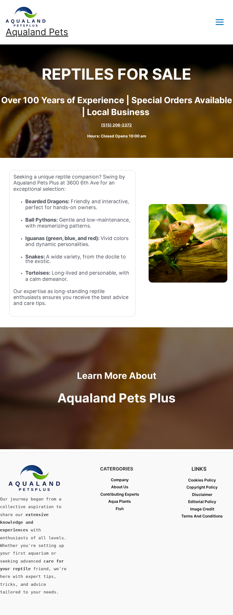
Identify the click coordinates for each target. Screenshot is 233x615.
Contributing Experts (119, 494)
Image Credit (202, 509)
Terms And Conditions (202, 516)
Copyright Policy (202, 487)
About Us (119, 487)
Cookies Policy (202, 480)
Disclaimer (202, 494)
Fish (120, 508)
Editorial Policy (202, 501)
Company (120, 480)
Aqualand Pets (37, 31)
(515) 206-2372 (116, 125)
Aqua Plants (119, 501)
